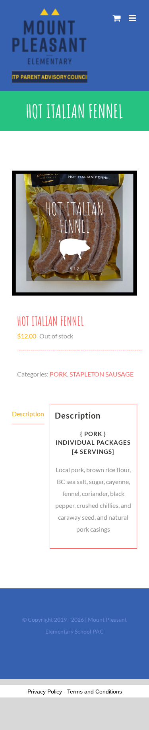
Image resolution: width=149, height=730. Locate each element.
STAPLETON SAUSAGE (102, 374)
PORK (58, 374)
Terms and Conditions (94, 691)
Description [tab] (28, 413)
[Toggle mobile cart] (117, 18)
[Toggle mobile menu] (133, 18)
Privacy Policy (44, 691)
